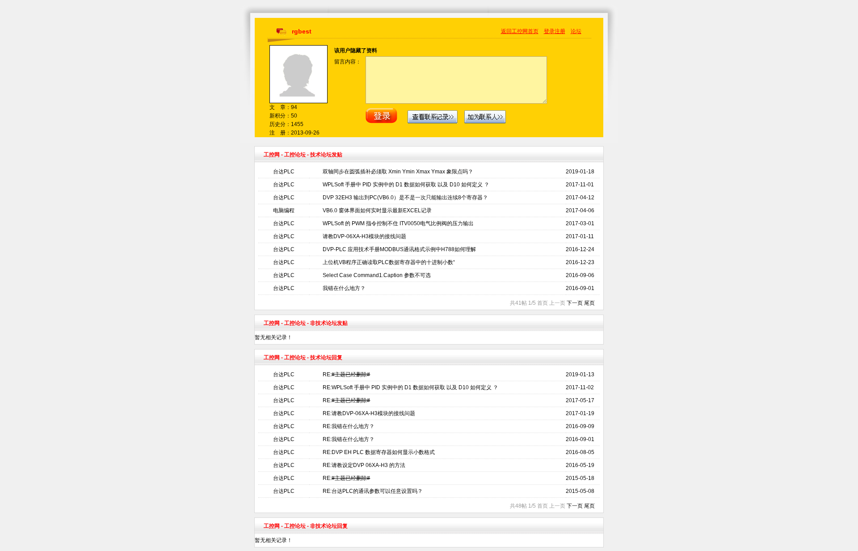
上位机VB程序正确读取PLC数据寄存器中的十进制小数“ (389, 262)
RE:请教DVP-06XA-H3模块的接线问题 (369, 413)
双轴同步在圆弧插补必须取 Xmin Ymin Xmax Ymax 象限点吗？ (398, 171)
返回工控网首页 (519, 31)
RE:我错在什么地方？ (348, 426)
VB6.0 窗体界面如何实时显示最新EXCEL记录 (377, 210)
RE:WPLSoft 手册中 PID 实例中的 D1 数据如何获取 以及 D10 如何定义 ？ (410, 387)
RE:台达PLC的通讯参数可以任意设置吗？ (373, 491)
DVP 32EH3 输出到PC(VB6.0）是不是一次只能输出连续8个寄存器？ (405, 197)
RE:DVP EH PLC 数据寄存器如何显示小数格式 (379, 452)
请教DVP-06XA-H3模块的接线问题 (364, 236)
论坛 (576, 31)
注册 (560, 31)
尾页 (589, 303)
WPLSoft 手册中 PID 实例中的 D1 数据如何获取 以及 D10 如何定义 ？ (406, 184)
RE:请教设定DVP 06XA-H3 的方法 (364, 465)
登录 (549, 31)
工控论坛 (295, 154)
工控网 (272, 154)
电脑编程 (283, 210)
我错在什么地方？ (344, 288)
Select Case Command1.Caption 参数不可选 (377, 275)
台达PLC (283, 171)
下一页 (575, 303)
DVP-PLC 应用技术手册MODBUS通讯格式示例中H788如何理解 (399, 249)
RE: (346, 374)
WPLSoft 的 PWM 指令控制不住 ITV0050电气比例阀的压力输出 (398, 223)
